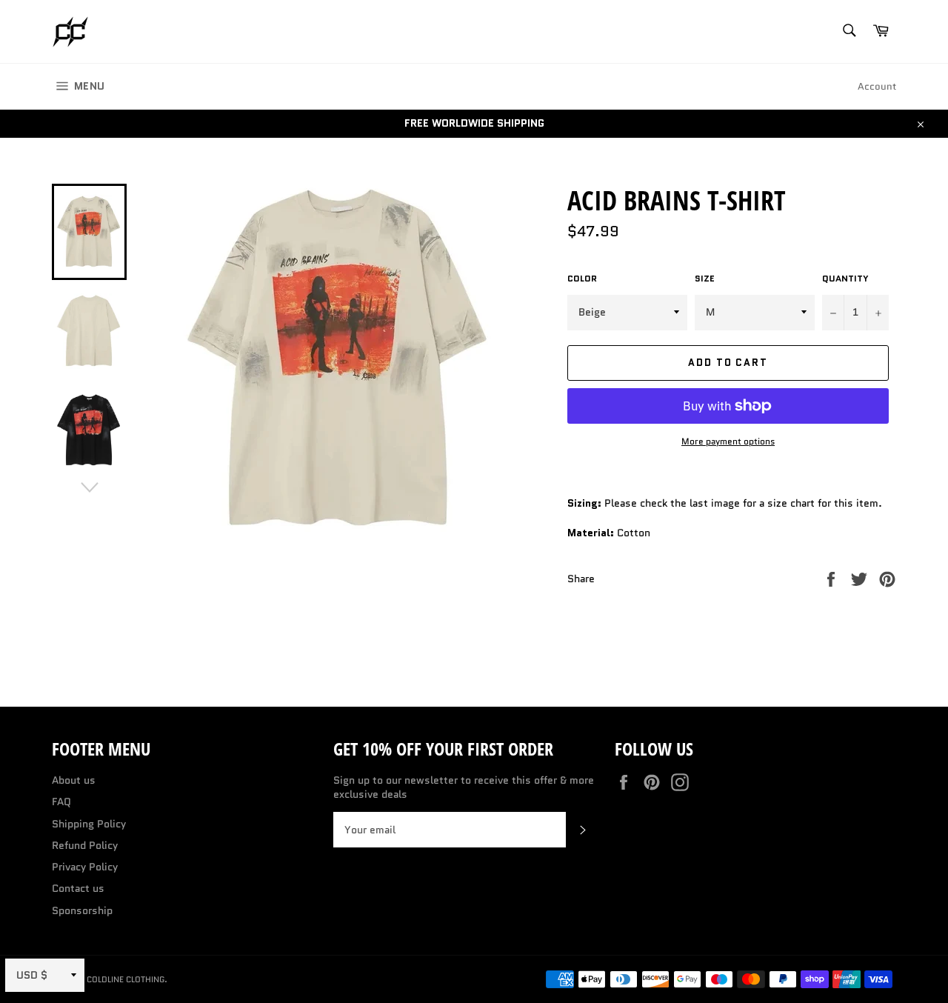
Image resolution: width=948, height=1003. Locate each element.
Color (582, 278)
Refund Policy (85, 845)
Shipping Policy (89, 823)
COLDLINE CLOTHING (125, 979)
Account (877, 86)
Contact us (78, 888)
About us (74, 780)
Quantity (845, 278)
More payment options (728, 441)
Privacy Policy (85, 866)
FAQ (61, 801)
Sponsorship (82, 910)
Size (705, 278)
